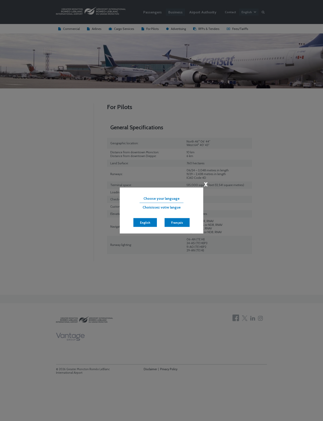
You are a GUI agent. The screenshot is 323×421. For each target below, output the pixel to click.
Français (177, 223)
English (145, 223)
